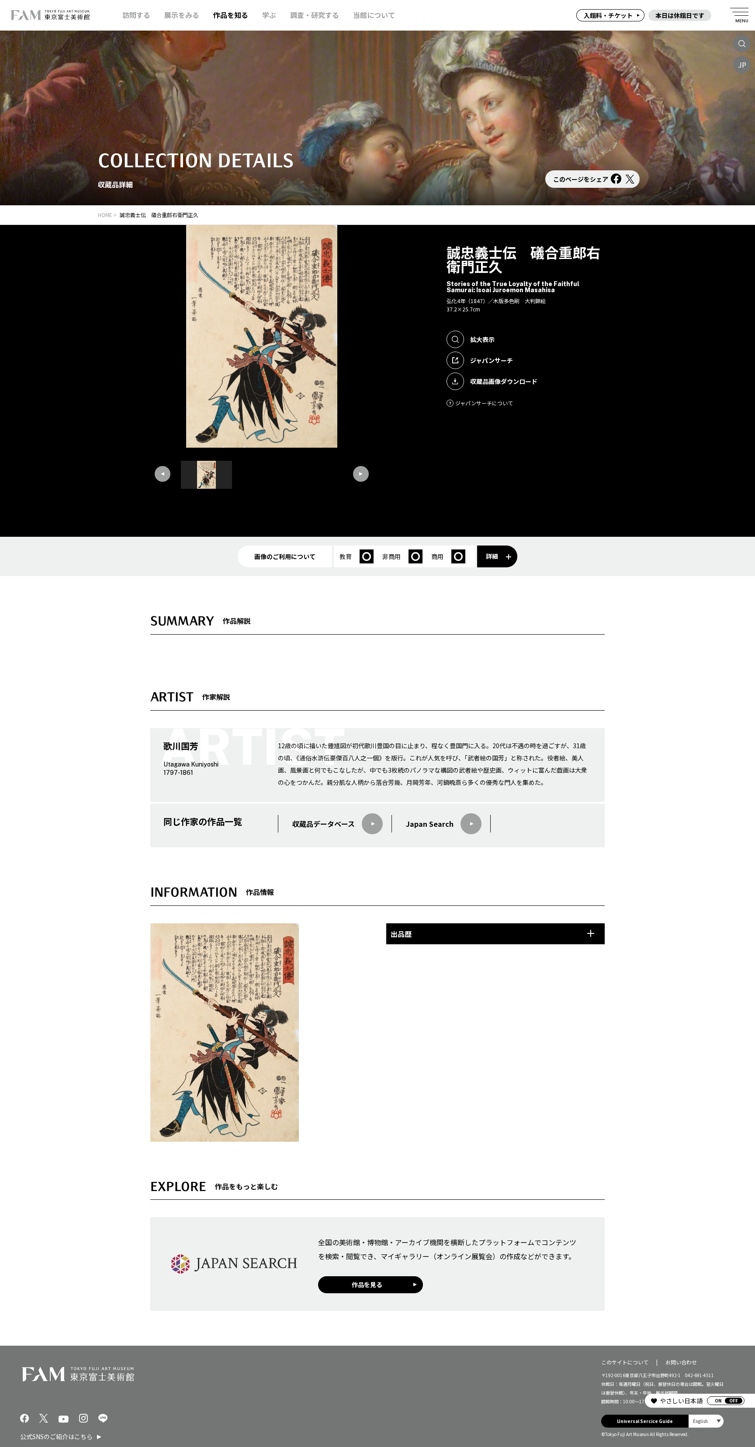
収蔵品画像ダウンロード (503, 381)
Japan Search (430, 823)
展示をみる (181, 15)
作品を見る (367, 1284)
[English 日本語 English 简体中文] (706, 1421)
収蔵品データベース (323, 823)
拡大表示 (482, 339)
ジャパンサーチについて (484, 403)
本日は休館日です (679, 15)
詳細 (492, 556)
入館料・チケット (608, 15)
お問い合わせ (681, 1362)
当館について (374, 15)
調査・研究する (314, 15)
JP (742, 64)
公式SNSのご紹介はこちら (56, 1436)
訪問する (136, 15)
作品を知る (230, 15)
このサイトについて (624, 1362)
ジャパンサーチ (491, 360)
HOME (105, 214)
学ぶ (269, 15)
